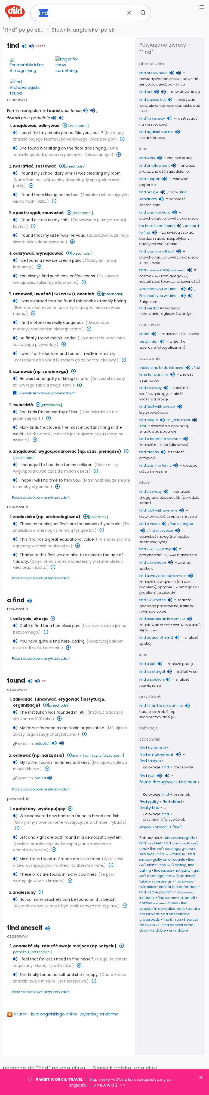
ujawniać (161, 105)
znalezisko (24, 516)
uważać (42, 294)
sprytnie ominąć (175, 587)
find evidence (152, 747)
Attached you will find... (159, 288)
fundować (45, 699)
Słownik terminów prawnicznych (47, 393)
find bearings (180, 875)
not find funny (158, 903)
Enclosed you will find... (159, 295)
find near (187, 782)
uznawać (22, 294)
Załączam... (149, 301)
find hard (154, 212)
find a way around (162, 575)
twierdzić (23, 404)
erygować (69, 699)
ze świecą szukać (177, 232)
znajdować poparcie (158, 431)
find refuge (149, 192)
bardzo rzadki (151, 238)
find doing (162, 270)
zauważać (53, 212)
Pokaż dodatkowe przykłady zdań (41, 497)
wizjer (175, 341)
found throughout (157, 782)
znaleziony (24, 892)
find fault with (157, 406)
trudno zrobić (153, 711)
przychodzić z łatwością (168, 555)
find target (152, 671)
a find (15, 600)
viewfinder (148, 341)
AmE (143, 426)
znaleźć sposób (166, 497)
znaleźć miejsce (153, 444)
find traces (150, 761)
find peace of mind (156, 637)
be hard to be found (157, 225)
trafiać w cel (187, 671)
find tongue (171, 854)
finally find (149, 807)
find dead (172, 802)
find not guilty (172, 870)
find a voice (149, 523)
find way (150, 387)
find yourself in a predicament (163, 906)
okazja (40, 618)
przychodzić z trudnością (169, 218)
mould (40, 778)
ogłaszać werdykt (177, 313)
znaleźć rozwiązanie (157, 581)
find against (156, 131)
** (44, 682)
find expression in (162, 618)
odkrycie (22, 618)
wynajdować (49, 253)
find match (152, 600)
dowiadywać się (159, 78)
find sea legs (165, 848)
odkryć (176, 84)
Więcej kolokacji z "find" (160, 827)
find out (153, 72)
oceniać (85, 294)
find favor (182, 419)
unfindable (178, 930)
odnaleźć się (26, 946)
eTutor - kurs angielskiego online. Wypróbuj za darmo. (66, 1014)
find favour (148, 419)
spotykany (24, 808)
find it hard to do (161, 705)
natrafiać (23, 166)
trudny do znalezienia (158, 244)
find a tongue (181, 523)
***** (40, 47)
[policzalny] (98, 517)
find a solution (151, 679)
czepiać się (182, 516)
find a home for (160, 438)
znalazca (169, 333)
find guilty (149, 802)
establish (43, 743)
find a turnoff (176, 897)
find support (150, 178)
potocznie (21, 952)
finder (144, 333)
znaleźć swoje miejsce (65, 946)
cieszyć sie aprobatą (169, 425)
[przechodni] (78, 125)
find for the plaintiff (155, 892)
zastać (149, 276)
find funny (155, 465)
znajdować (24, 125)
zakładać (23, 699)
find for (152, 118)
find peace (152, 562)
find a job (147, 663)
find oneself (24, 928)
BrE (169, 420)
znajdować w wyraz (161, 624)
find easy (155, 549)
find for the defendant (178, 886)
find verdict (149, 308)
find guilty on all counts (167, 856)
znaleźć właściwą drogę (161, 396)
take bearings (155, 881)
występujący (51, 808)
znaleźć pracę (180, 157)
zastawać (45, 166)
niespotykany (177, 238)
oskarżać (152, 137)
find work (147, 157)
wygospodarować (57, 451)
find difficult (156, 251)
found (16, 680)
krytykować (153, 412)
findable (158, 930)
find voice (161, 530)
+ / (164, 816)
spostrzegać (26, 212)
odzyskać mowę (154, 536)
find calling (173, 865)
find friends (149, 452)
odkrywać (49, 125)
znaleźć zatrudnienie (170, 171)
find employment (154, 165)
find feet (150, 843)
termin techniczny (87, 755)
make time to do (161, 367)
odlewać (22, 755)
